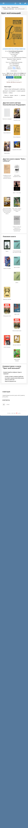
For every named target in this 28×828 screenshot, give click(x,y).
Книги (8, 7)
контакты (12, 395)
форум (7, 395)
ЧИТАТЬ (18, 77)
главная (4, 395)
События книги (14, 71)
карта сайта (17, 395)
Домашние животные (8, 48)
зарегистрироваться (10, 381)
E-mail (7, 404)
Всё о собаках (15, 52)
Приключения (14, 7)
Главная (4, 7)
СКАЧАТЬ (10, 77)
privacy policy (5, 396)
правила (22, 395)
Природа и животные (8, 9)
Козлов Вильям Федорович (16, 51)
